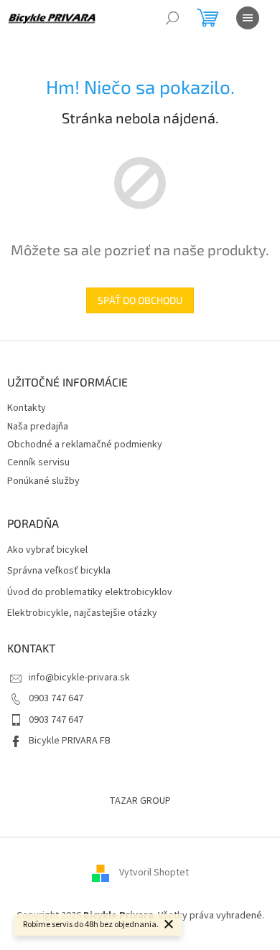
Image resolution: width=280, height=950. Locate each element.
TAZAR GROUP (140, 801)
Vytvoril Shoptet (154, 872)
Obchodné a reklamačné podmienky (84, 444)
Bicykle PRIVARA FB (70, 740)
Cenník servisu (38, 462)
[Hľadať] (172, 18)
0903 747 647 (56, 698)
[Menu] (247, 18)
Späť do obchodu (140, 300)
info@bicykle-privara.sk (79, 677)
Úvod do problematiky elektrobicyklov (89, 592)
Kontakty (26, 408)
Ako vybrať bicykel (47, 550)
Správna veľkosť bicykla (59, 571)
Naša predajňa (37, 426)
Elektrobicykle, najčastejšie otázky (82, 613)
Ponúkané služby (43, 481)
